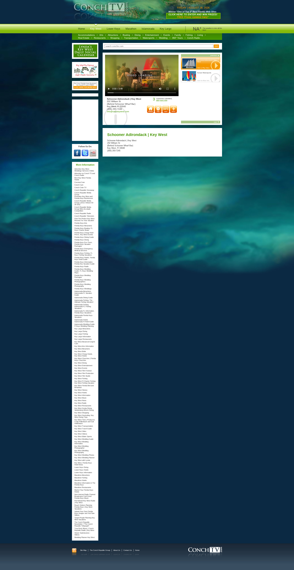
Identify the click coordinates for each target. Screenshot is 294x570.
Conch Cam (78, 185)
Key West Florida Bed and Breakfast (84, 386)
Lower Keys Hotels (81, 470)
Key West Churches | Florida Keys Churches (85, 359)
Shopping (114, 38)
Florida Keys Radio (81, 266)
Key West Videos (80, 434)
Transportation (131, 38)
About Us (116, 550)
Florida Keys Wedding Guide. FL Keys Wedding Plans (83, 271)
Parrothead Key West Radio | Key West (84, 501)
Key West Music (80, 398)
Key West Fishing (80, 378)
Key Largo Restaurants (83, 339)
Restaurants (100, 38)
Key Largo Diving (80, 331)
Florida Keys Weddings (83, 289)
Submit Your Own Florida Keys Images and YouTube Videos (84, 513)
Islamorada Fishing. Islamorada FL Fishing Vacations (82, 306)
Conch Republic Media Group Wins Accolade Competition (82, 209)
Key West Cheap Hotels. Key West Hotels (83, 355)
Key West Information (82, 395)
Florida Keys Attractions (83, 226)
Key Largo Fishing (81, 334)
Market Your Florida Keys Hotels (83, 491)
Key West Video (80, 431)
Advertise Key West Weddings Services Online (84, 170)
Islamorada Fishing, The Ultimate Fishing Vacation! (83, 301)
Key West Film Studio (82, 376)
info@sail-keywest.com (118, 111)
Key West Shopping (81, 413)
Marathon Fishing (80, 478)
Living (200, 35)
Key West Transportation (83, 426)
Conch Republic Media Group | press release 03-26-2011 (84, 202)
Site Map (83, 550)
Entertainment (152, 35)
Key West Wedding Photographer (81, 447)
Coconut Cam (79, 182)
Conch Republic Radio (82, 213)
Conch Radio (193, 38)
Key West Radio (80, 403)
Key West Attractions (82, 349)
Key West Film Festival (82, 371)
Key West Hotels (80, 393)
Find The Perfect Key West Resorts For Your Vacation (84, 219)
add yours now (161, 100)
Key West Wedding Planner (84, 458)
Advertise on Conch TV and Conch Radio (84, 174)
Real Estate (83, 38)
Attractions (113, 35)
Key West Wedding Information (81, 442)
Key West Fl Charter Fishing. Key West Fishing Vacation (85, 382)
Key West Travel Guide (83, 429)
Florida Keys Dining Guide (84, 237)
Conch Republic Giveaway (84, 190)
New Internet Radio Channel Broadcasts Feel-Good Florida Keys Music (84, 496)
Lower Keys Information (83, 472)
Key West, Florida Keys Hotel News (83, 464)
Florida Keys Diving (81, 240)
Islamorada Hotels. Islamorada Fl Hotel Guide (84, 321)
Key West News (80, 400)
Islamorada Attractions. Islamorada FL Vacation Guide (83, 293)
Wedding (163, 38)
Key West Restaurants (82, 406)
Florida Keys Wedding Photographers (82, 281)
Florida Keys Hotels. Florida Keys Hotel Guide (84, 258)
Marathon (131, 28)
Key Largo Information (82, 336)
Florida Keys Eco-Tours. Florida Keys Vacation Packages (83, 244)
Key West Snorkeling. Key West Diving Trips (84, 416)
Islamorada (148, 28)
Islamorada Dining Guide (83, 297)
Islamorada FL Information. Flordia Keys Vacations (84, 312)
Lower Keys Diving (81, 467)
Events (166, 35)
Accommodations (86, 35)
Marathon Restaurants (82, 487)
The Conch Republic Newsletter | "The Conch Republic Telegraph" (83, 524)
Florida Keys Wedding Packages (82, 276)
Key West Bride (80, 351)
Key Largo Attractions (82, 329)
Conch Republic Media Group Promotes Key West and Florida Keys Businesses (83, 195)
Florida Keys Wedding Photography (82, 285)
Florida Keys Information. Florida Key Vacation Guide (84, 263)
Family (178, 35)
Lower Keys (113, 28)
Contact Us (127, 550)
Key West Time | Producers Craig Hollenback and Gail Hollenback (84, 421)
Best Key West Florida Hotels (82, 179)
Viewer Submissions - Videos (82, 534)
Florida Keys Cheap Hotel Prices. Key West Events (83, 233)
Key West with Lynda (82, 460)
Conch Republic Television (84, 216)
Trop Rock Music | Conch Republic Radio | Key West (84, 529)
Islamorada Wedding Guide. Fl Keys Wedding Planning (84, 325)
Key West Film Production (84, 373)
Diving (138, 35)
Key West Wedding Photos (84, 455)
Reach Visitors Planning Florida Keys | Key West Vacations (83, 507)
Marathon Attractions (82, 475)
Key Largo (165, 28)
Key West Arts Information (84, 346)
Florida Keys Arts (80, 223)
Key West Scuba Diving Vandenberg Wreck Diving (84, 409)
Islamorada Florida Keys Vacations (83, 316)
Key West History (80, 390)
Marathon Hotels (80, 480)
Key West (95, 28)
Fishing (189, 35)
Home (81, 28)
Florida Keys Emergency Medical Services (83, 249)
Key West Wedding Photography (81, 451)
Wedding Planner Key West (84, 537)
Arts (101, 35)
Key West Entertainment (83, 365)
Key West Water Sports (83, 436)
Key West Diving (80, 363)
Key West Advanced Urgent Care (84, 342)
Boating (126, 35)
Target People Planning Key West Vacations (84, 518)
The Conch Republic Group (100, 550)
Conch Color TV (80, 187)
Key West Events (80, 368)
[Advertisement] (85, 120)
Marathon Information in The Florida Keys (84, 484)
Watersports (148, 38)
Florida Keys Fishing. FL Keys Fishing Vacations (83, 254)
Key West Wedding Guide (83, 439)
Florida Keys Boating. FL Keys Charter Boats (83, 229)
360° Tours (177, 38)
